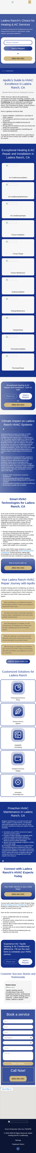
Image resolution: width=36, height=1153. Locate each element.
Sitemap (18, 1140)
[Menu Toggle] (29, 2)
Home (3, 71)
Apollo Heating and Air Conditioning (14, 905)
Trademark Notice (18, 1144)
